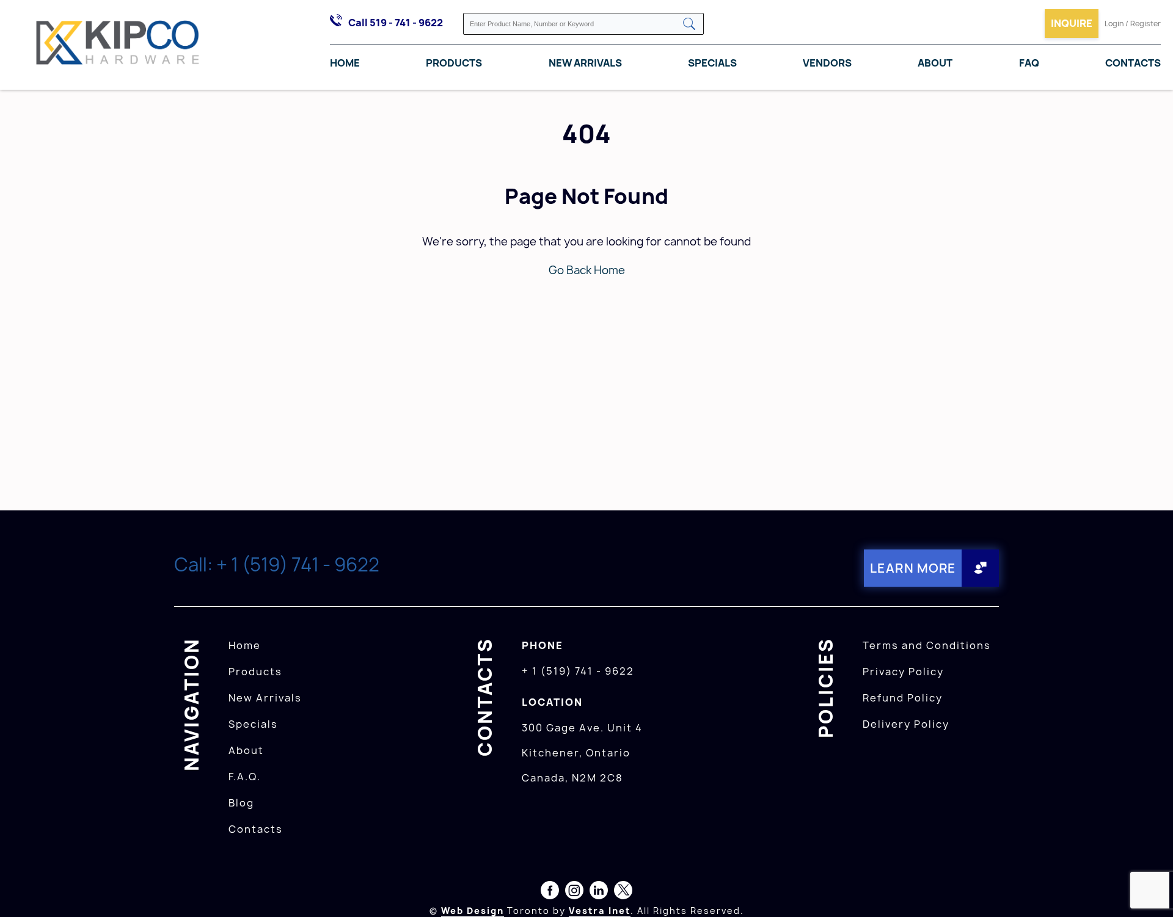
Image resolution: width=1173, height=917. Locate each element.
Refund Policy (903, 698)
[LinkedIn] (599, 892)
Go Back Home (587, 270)
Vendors (827, 63)
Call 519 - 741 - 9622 (395, 22)
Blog (241, 803)
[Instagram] (574, 892)
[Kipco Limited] (117, 45)
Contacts (1133, 63)
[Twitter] (623, 892)
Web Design (472, 910)
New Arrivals (585, 63)
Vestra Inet (599, 910)
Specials (712, 63)
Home (345, 63)
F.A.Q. (244, 776)
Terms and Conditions (927, 645)
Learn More (913, 568)
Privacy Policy (903, 671)
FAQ (1029, 63)
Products (454, 63)
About (935, 63)
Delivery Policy (906, 724)
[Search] (689, 25)
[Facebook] (550, 892)
